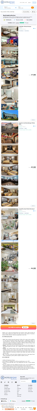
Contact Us (5, 393)
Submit (34, 381)
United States (31, 409)
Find (32, 7)
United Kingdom (23, 409)
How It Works (22, 2)
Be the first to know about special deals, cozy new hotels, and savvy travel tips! (27, 378)
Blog (17, 393)
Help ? (26, 2)
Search (26, 327)
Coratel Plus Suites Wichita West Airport (27, 208)
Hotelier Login (19, 396)
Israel (21, 407)
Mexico (26, 407)
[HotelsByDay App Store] (4, 401)
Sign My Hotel (19, 394)
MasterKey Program (7, 388)
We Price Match (30, 391)
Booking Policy (30, 388)
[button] (34, 3)
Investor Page (19, 388)
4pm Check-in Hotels (7, 391)
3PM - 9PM (33, 205)
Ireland (18, 407)
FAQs (18, 391)
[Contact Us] (34, 408)
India (15, 407)
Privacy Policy (12, 407)
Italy (23, 407)
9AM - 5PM (33, 119)
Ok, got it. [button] (9, 409)
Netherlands (30, 407)
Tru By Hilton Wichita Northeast (25, 26)
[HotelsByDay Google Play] (13, 401)
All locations (6, 394)
